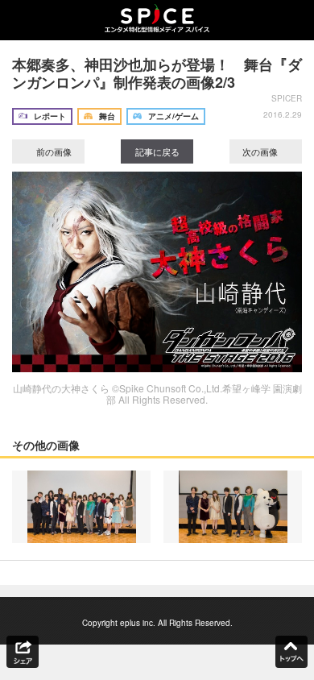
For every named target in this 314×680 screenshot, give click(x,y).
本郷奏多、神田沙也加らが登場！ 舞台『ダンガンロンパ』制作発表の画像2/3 (157, 73)
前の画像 (53, 151)
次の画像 (261, 151)
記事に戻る (157, 151)
